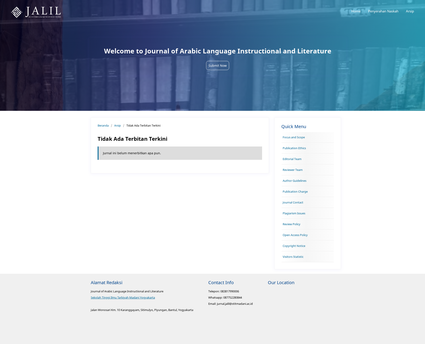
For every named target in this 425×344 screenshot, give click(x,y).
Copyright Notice (294, 246)
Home (356, 11)
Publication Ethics (294, 148)
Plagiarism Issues (294, 213)
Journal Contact (293, 202)
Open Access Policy (295, 235)
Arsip (410, 11)
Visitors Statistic (293, 257)
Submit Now (218, 65)
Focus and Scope (294, 137)
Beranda (103, 125)
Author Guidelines (294, 181)
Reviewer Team (293, 170)
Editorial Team (292, 159)
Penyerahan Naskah (383, 11)
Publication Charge (295, 192)
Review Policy (291, 224)
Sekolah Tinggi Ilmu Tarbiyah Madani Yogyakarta (123, 297)
